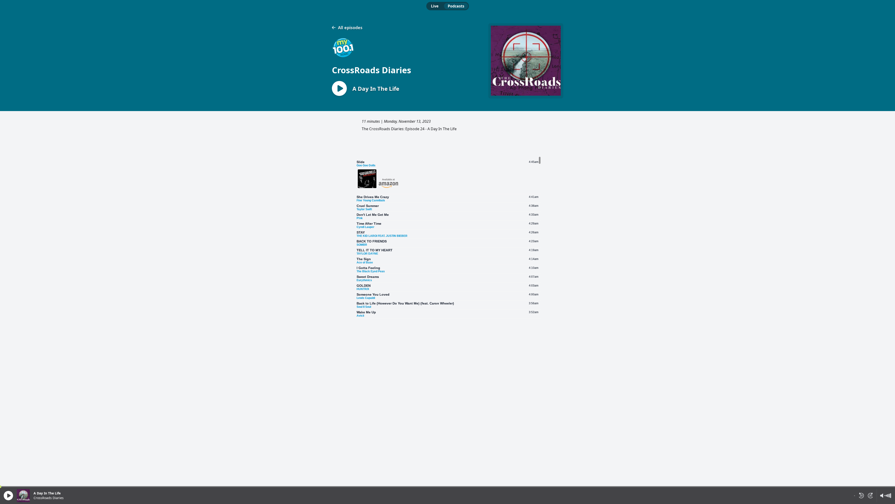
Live (434, 6)
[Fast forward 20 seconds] (870, 495)
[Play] (8, 495)
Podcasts (456, 6)
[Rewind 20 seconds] (861, 495)
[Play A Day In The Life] (339, 89)
